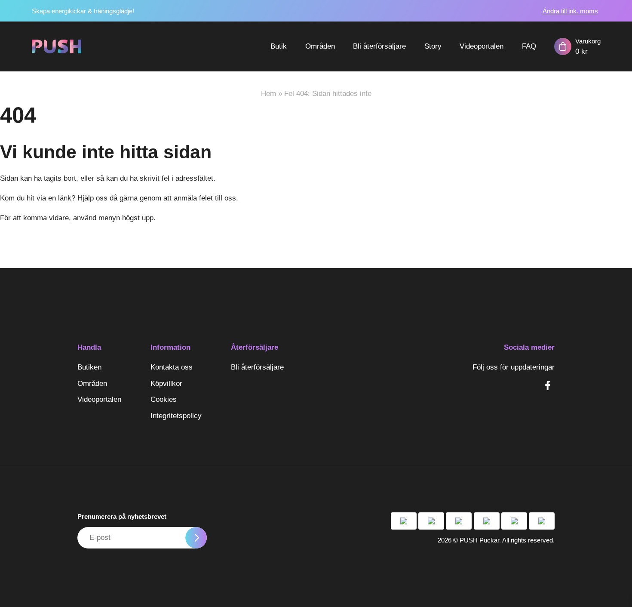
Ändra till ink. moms (570, 11)
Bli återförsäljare (379, 46)
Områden (320, 46)
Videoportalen (481, 46)
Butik (278, 46)
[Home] (56, 46)
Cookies (163, 399)
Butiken (89, 367)
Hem (268, 93)
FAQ (529, 46)
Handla (89, 347)
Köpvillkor (166, 383)
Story (433, 46)
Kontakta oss (171, 367)
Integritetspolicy (176, 416)
